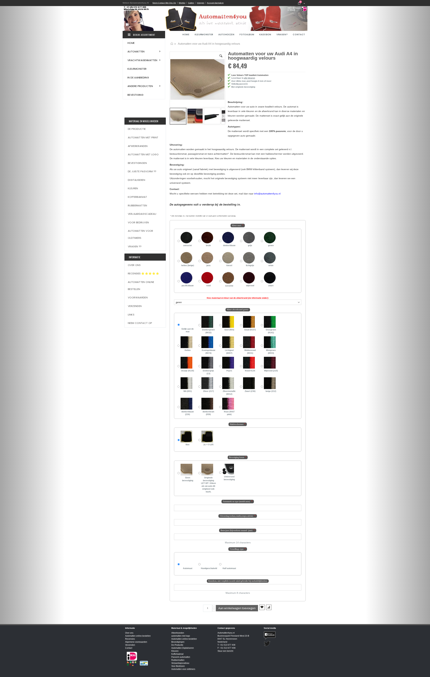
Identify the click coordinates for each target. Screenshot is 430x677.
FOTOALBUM (247, 34)
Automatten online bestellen (141, 285)
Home (171, 44)
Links (131, 314)
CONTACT (299, 34)
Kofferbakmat (137, 197)
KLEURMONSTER (204, 34)
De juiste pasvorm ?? (142, 171)
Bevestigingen (137, 163)
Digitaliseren (136, 180)
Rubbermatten (137, 205)
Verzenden (135, 306)
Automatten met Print (143, 137)
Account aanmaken (215, 3)
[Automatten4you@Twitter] (284, 643)
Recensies (134, 273)
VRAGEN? (282, 34)
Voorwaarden (138, 297)
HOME (186, 34)
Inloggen (200, 3)
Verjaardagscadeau (142, 214)
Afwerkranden (138, 146)
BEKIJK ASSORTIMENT (143, 34)
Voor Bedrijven (138, 222)
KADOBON (265, 34)
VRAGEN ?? (134, 246)
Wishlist (182, 3)
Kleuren (133, 188)
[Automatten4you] (215, 18)
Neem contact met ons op (164, 3)
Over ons (134, 265)
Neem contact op (140, 323)
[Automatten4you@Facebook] (284, 635)
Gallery (191, 3)
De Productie (137, 129)
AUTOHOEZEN (226, 34)
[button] (221, 58)
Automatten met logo (143, 154)
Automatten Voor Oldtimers (140, 234)
